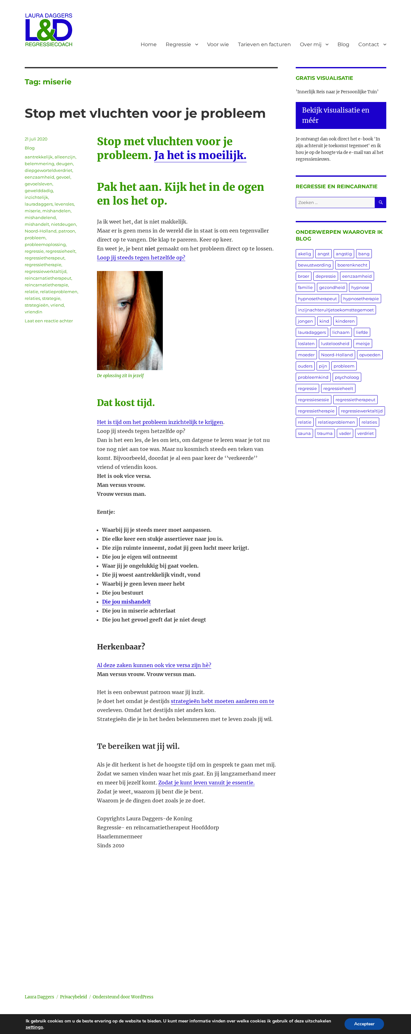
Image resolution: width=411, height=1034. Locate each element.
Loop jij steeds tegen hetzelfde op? (141, 257)
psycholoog (347, 377)
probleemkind (313, 377)
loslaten (306, 343)
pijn (323, 366)
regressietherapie (43, 264)
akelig (304, 253)
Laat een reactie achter (49, 320)
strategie (51, 298)
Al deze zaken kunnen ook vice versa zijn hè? (154, 665)
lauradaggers (39, 204)
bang (364, 253)
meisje (363, 343)
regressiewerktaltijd (45, 271)
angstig (344, 253)
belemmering (39, 163)
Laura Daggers (39, 997)
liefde (362, 332)
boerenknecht (352, 264)
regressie (34, 251)
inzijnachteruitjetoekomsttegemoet (336, 309)
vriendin (33, 311)
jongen (305, 321)
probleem (35, 237)
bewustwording (314, 264)
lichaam (341, 332)
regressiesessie (313, 399)
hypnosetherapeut (317, 298)
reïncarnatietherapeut (48, 278)
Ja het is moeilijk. (200, 155)
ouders (305, 366)
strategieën (36, 305)
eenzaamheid (39, 177)
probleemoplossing (45, 244)
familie (305, 287)
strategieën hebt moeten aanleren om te (222, 701)
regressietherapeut (45, 257)
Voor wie (218, 44)
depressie (326, 276)
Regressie (178, 44)
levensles (64, 204)
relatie (31, 291)
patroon (66, 230)
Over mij (310, 44)
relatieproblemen (58, 291)
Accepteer (364, 1024)
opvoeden (369, 354)
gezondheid (332, 287)
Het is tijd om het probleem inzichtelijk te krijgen (160, 422)
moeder (306, 354)
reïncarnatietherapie (46, 284)
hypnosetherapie (361, 298)
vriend (57, 305)
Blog (343, 44)
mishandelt (37, 224)
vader (345, 433)
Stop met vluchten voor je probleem (145, 113)
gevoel (63, 177)
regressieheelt (60, 251)
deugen (64, 163)
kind (324, 321)
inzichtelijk (36, 197)
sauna (304, 433)
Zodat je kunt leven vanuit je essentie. (206, 782)
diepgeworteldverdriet (48, 170)
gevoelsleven (38, 183)
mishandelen (56, 210)
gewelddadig (39, 190)
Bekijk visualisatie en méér (335, 115)
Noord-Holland (41, 230)
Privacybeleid (73, 997)
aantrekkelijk (39, 156)
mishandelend (40, 217)
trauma (325, 433)
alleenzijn (65, 156)
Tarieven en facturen (264, 44)
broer (303, 276)
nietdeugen (63, 224)
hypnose (360, 287)
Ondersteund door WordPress (123, 997)
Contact (368, 44)
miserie (32, 210)
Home (149, 44)
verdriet (365, 433)
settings (34, 1027)
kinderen (345, 321)
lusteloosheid (335, 343)
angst (323, 253)
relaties (32, 298)
